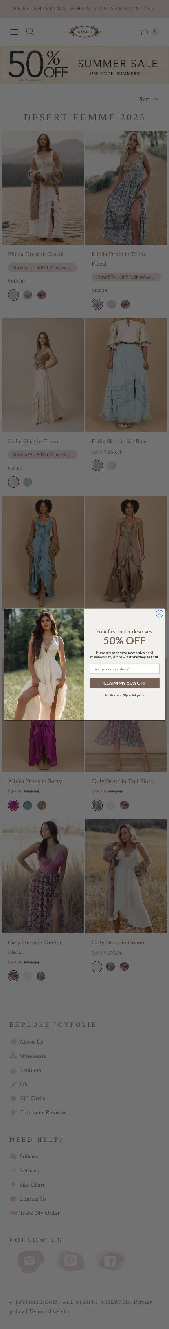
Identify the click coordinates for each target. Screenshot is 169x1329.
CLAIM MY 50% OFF (124, 683)
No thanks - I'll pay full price (124, 695)
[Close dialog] (159, 613)
